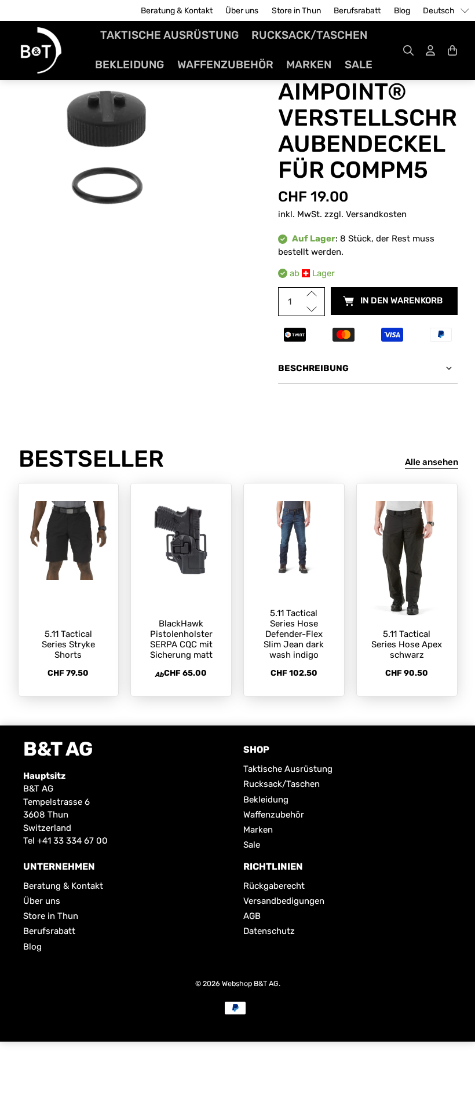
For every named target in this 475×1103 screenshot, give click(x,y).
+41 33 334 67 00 (72, 841)
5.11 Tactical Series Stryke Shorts (68, 644)
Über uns (241, 11)
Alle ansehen (431, 462)
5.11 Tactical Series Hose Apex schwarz (406, 644)
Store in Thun (296, 11)
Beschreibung (313, 368)
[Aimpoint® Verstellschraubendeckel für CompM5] (108, 151)
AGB (252, 916)
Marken (308, 64)
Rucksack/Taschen (309, 35)
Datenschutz (269, 931)
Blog (402, 11)
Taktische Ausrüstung (169, 35)
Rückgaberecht (274, 886)
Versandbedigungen (283, 901)
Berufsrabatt (357, 11)
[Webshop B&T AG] (41, 50)
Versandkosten (376, 214)
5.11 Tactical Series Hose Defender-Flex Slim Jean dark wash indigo (294, 634)
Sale (358, 64)
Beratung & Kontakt (177, 11)
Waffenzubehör (225, 64)
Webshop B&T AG (250, 983)
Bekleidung (129, 64)
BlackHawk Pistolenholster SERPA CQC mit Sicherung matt (181, 639)
